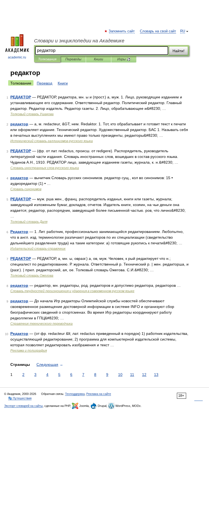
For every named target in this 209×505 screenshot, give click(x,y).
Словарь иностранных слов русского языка (44, 168)
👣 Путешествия (20, 398)
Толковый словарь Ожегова (31, 276)
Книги (98, 59)
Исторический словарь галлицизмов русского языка (51, 141)
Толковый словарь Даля (28, 222)
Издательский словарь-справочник (38, 249)
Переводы (73, 59)
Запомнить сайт (122, 31)
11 (132, 374)
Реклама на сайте (98, 393)
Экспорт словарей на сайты (23, 405)
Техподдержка (75, 393)
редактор (19, 124)
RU (182, 31)
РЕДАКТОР (20, 97)
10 (120, 374)
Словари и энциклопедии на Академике (79, 40)
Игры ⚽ (124, 59)
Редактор (19, 231)
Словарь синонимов (25, 189)
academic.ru (17, 57)
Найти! (179, 51)
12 (144, 374)
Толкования (47, 59)
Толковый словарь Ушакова (32, 114)
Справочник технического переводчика (41, 324)
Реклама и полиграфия (28, 351)
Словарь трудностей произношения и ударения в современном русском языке (72, 291)
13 (156, 374)
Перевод (44, 83)
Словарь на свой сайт (158, 31)
